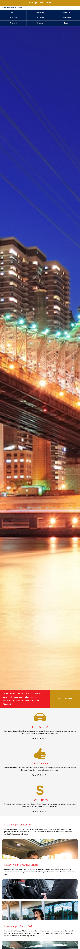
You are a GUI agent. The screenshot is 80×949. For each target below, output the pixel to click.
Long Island (40, 18)
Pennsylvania (13, 18)
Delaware (40, 23)
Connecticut (66, 12)
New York (13, 12)
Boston (66, 23)
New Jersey (40, 12)
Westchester (67, 18)
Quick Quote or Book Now (40, 3)
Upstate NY (13, 23)
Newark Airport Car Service (13, 8)
